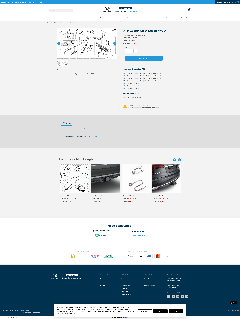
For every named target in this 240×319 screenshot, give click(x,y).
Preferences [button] (72, 313)
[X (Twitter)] (173, 296)
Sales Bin (100, 282)
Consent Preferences (13, 317)
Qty (125, 47)
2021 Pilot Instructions (151, 76)
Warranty (67, 123)
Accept (176, 311)
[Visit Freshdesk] (101, 235)
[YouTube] (182, 296)
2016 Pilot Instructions (130, 88)
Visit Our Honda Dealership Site (226, 2)
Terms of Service (36, 312)
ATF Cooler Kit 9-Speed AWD (70, 22)
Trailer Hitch (96, 196)
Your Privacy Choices (119, 317)
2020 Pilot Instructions (151, 78)
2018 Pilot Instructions (130, 83)
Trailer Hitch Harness (69, 196)
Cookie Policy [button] (111, 311)
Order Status (124, 279)
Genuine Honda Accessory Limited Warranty (76, 129)
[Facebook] (168, 296)
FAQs (145, 282)
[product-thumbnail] (74, 178)
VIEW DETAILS (74, 192)
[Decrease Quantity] (126, 51)
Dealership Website (149, 285)
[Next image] (114, 43)
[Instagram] (177, 296)
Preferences (144, 311)
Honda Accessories (103, 279)
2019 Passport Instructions (131, 81)
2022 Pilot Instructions (151, 73)
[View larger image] (87, 43)
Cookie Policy (125, 291)
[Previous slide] (174, 159)
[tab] (67, 123)
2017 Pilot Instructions (130, 86)
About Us (146, 279)
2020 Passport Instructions (131, 78)
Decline (160, 311)
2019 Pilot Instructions (151, 81)
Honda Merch (101, 285)
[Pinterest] (186, 296)
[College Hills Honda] (120, 10)
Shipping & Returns (126, 285)
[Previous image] (58, 43)
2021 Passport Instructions (131, 76)
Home (48, 22)
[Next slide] (179, 159)
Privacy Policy (125, 288)
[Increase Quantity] (135, 51)
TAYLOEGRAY (232, 310)
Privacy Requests (126, 294)
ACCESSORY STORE (56, 22)
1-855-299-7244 (89, 137)
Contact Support (125, 282)
